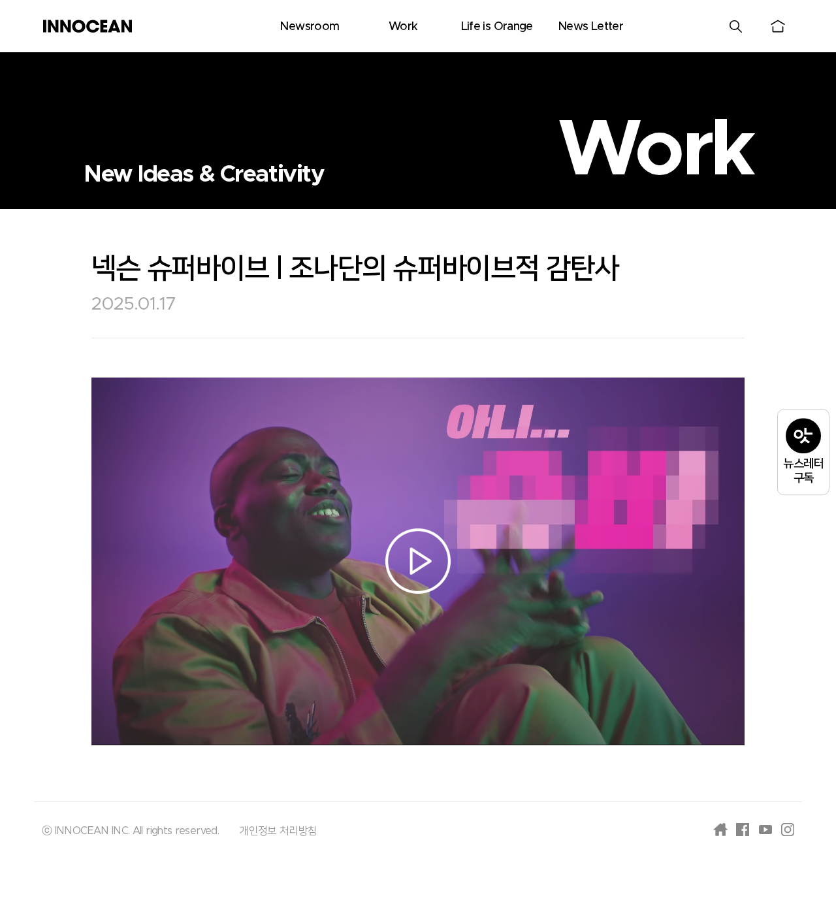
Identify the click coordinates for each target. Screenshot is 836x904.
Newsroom (309, 27)
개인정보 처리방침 (278, 831)
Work (403, 27)
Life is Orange (497, 27)
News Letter (590, 27)
